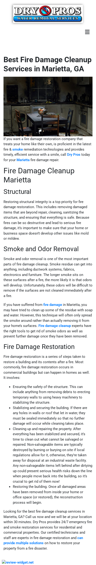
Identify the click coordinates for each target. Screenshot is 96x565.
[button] (87, 32)
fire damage (52, 305)
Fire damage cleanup (54, 326)
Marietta (23, 160)
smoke (17, 149)
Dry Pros (73, 154)
